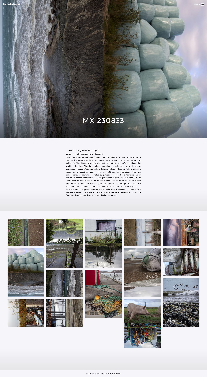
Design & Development (113, 374)
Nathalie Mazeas (12, 4)
